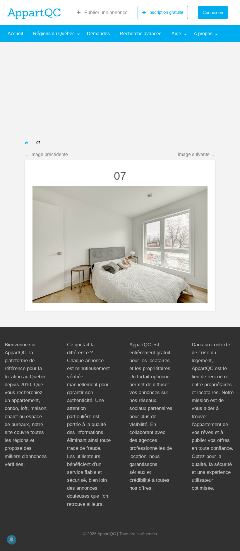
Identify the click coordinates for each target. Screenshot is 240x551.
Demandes (98, 33)
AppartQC (34, 12)
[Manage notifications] (11, 539)
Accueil (15, 33)
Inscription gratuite (165, 12)
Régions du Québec (54, 33)
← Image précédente (46, 154)
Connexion (213, 12)
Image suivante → (196, 154)
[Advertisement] (120, 86)
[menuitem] (102, 13)
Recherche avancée (141, 33)
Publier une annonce (105, 12)
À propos (203, 33)
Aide (176, 33)
